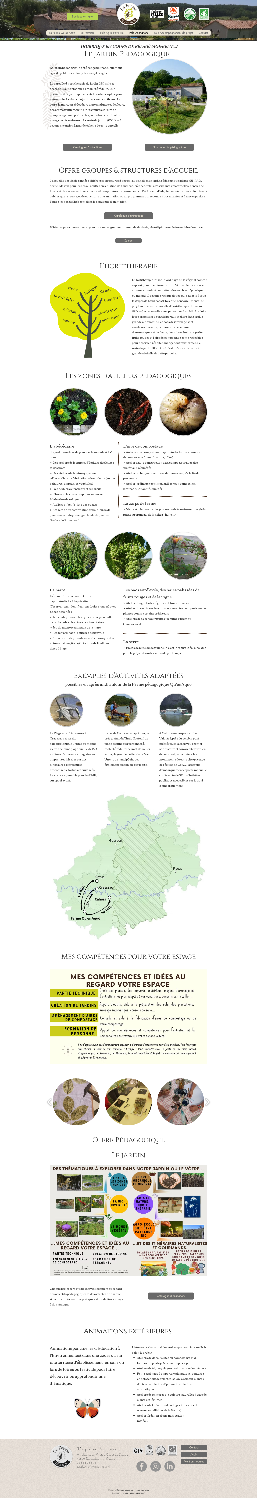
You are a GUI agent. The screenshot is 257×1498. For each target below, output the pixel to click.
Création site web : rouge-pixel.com (128, 1492)
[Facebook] (141, 1466)
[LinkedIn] (169, 1466)
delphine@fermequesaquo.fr (93, 1466)
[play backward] (49, 1102)
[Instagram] (155, 1466)
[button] (76, 1101)
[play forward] (207, 1102)
